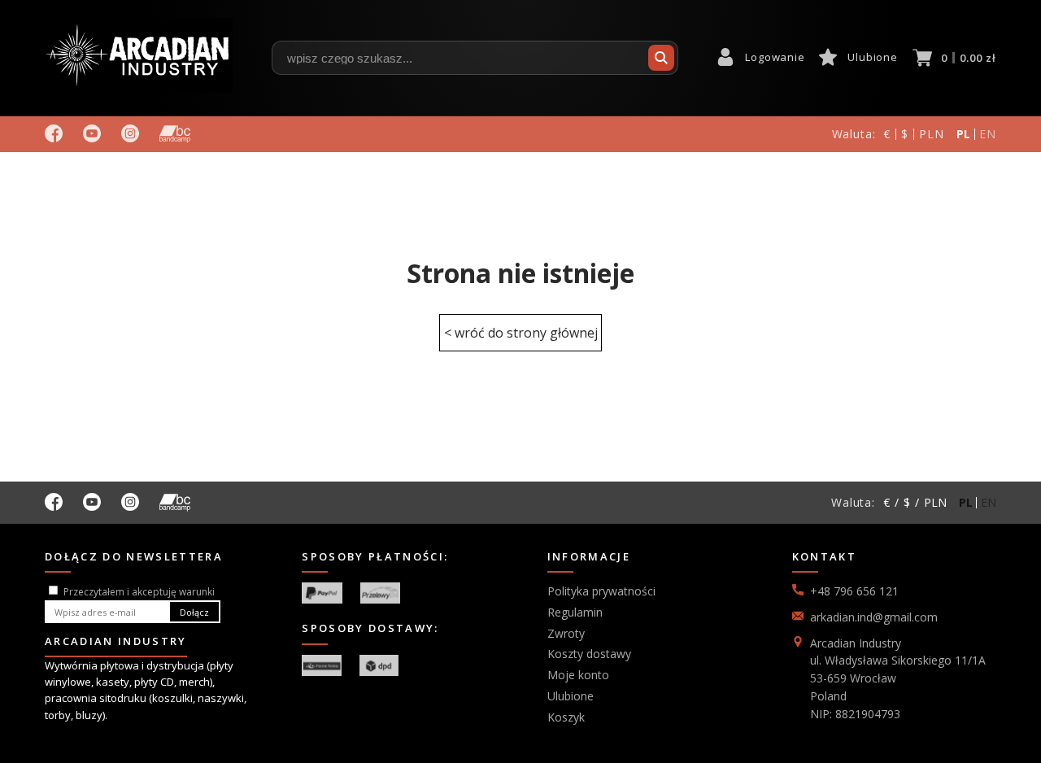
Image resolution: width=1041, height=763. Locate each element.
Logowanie (774, 57)
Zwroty (566, 633)
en (987, 134)
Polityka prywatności (601, 591)
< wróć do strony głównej (521, 333)
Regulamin (575, 612)
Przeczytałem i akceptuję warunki (139, 592)
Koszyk (566, 717)
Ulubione (872, 57)
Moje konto (578, 674)
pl (964, 134)
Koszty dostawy (589, 653)
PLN (931, 134)
